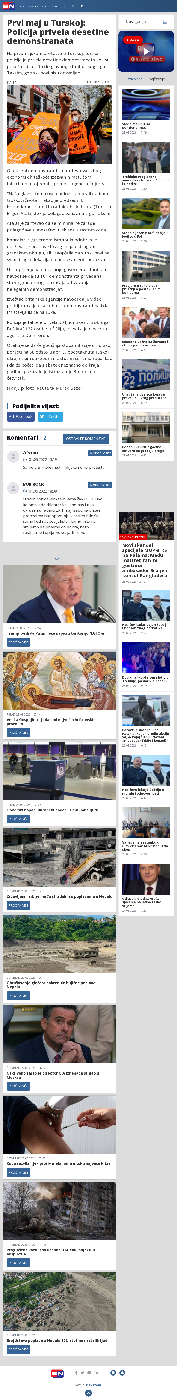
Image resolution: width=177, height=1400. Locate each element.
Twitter (54, 416)
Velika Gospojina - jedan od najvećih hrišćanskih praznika (51, 721)
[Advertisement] (146, 487)
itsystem (93, 1385)
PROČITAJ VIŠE (18, 642)
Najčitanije (157, 79)
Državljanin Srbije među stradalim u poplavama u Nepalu (59, 896)
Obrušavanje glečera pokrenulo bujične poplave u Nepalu (53, 984)
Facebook (23, 416)
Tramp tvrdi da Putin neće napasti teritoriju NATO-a (55, 633)
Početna (25, 6)
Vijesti (36, 6)
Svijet (59, 558)
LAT (73, 6)
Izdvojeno (135, 79)
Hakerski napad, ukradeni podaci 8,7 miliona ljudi (52, 810)
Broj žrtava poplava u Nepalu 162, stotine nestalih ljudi (58, 1340)
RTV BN (48, 6)
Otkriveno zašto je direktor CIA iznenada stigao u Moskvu (53, 1075)
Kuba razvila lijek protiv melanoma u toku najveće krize (59, 1163)
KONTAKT (61, 6)
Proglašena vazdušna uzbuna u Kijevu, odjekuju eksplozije (51, 1252)
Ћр (81, 6)
